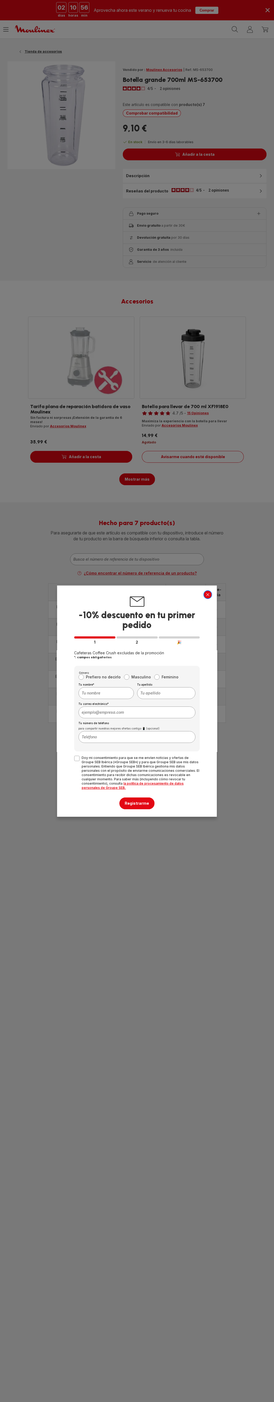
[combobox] (106, 693)
